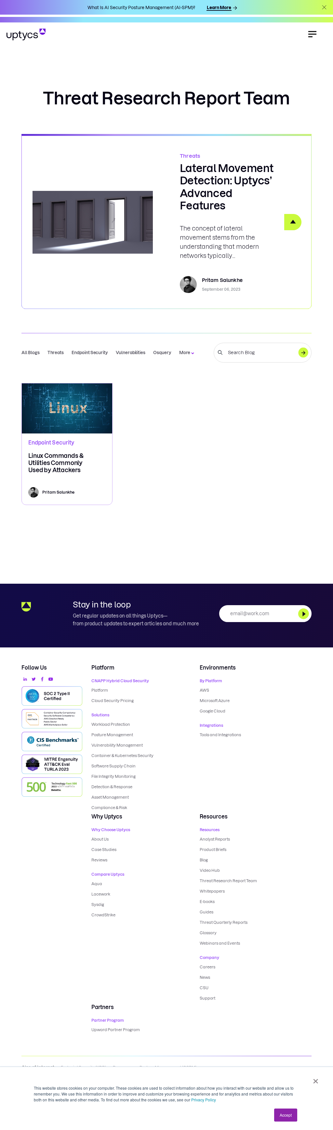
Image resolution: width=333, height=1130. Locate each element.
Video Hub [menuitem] (210, 870)
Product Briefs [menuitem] (213, 849)
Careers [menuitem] (207, 967)
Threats (190, 156)
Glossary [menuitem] (208, 933)
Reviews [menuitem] (99, 860)
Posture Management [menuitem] (112, 735)
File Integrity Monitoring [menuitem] (113, 776)
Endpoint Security (51, 442)
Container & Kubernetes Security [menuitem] (122, 755)
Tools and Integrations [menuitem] (220, 735)
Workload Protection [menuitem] (110, 724)
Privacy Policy (203, 1099)
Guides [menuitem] (206, 912)
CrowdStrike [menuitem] (103, 915)
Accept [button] (286, 1115)
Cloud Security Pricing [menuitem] (112, 700)
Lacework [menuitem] (100, 894)
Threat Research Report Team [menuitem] (228, 881)
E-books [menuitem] (207, 901)
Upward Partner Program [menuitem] (115, 1030)
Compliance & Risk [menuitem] (109, 807)
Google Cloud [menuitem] (212, 711)
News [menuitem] (205, 977)
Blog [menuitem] (204, 860)
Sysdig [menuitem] (97, 904)
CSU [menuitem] (204, 988)
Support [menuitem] (207, 998)
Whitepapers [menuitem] (212, 891)
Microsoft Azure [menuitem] (215, 700)
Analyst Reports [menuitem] (215, 839)
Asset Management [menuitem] (110, 797)
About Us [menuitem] (100, 839)
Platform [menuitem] (99, 690)
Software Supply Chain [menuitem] (113, 766)
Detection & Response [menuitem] (111, 787)
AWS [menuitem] (204, 690)
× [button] (315, 1079)
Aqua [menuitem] (96, 884)
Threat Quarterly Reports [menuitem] (223, 922)
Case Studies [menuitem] (103, 849)
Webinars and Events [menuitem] (220, 943)
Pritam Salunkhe (222, 280)
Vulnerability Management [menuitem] (117, 745)
